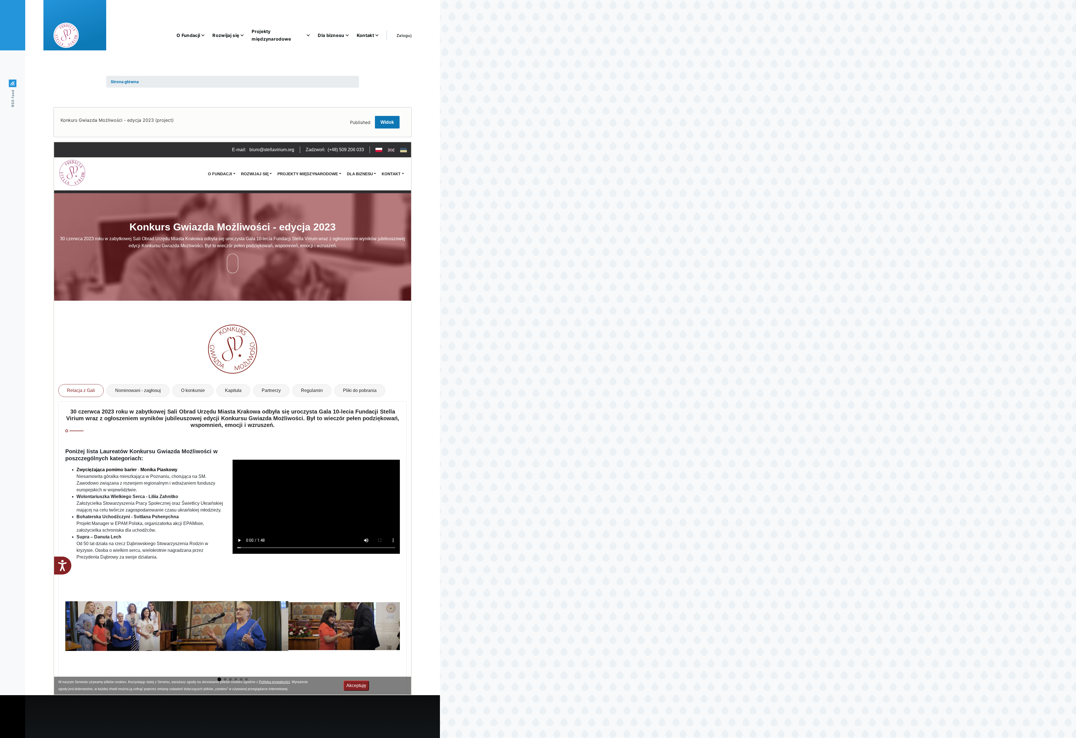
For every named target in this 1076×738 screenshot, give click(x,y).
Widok (387, 122)
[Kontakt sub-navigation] (380, 35)
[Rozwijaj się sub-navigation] (245, 35)
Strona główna (125, 81)
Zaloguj (404, 35)
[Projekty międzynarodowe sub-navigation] (311, 35)
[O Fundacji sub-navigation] (206, 35)
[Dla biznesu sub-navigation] (350, 35)
